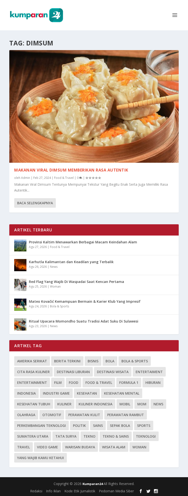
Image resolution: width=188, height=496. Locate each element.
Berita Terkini (67, 361)
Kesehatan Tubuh (33, 404)
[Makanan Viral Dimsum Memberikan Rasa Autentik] (93, 106)
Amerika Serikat (32, 361)
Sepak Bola (120, 425)
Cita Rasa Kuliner (33, 371)
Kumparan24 (93, 484)
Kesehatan (87, 393)
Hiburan (153, 382)
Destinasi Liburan (73, 371)
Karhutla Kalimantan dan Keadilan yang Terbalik (71, 261)
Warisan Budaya (80, 447)
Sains (98, 425)
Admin (25, 178)
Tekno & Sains (116, 436)
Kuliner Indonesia (95, 404)
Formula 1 (128, 382)
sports (143, 425)
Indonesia (26, 393)
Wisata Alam (113, 447)
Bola (110, 361)
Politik (79, 425)
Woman (55, 286)
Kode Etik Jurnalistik (79, 491)
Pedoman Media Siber (116, 491)
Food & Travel (64, 178)
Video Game (47, 447)
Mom (141, 404)
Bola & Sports (59, 306)
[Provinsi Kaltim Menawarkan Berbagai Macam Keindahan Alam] (20, 245)
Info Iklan (53, 491)
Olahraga (26, 414)
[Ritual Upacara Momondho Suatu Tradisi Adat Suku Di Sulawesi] (20, 324)
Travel (23, 447)
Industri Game (56, 393)
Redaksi (36, 491)
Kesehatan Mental (121, 393)
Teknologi (146, 436)
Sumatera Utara (32, 436)
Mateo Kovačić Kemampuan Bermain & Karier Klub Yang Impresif (85, 301)
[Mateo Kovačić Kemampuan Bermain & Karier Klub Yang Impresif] (20, 305)
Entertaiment (149, 371)
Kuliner (64, 404)
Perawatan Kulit (84, 414)
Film (58, 382)
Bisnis (93, 361)
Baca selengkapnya (35, 203)
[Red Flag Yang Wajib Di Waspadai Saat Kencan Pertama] (20, 285)
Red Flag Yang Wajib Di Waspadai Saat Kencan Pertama (76, 281)
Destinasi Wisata (113, 371)
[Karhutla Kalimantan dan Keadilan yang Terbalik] (20, 265)
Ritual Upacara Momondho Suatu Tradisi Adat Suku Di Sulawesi (83, 321)
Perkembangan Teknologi (41, 425)
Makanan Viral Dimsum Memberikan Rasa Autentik (71, 170)
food (73, 382)
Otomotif (51, 414)
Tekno (89, 436)
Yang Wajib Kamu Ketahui (40, 457)
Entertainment (32, 382)
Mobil (124, 404)
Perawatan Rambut (125, 414)
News (54, 267)
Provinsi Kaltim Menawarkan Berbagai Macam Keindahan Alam (83, 242)
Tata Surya (65, 436)
